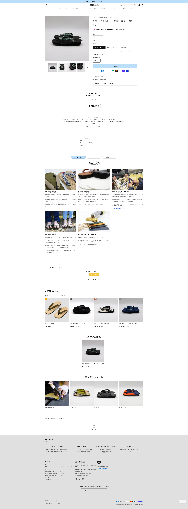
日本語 (58, 503)
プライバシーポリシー (65, 464)
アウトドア (121, 407)
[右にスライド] (87, 67)
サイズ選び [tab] (94, 157)
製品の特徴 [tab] (78, 157)
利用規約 (62, 473)
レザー (96, 407)
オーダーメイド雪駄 (49, 324)
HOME (46, 418)
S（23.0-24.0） (111, 47)
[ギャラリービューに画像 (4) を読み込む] (81, 67)
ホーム (46, 464)
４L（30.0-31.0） (98, 54)
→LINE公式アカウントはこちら (119, 208)
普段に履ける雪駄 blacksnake (78, 324)
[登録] (105, 490)
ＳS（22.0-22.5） (99, 47)
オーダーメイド (48, 407)
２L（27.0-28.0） (110, 51)
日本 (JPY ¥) (49, 503)
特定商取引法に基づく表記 (66, 466)
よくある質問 (48, 479)
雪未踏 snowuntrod (122, 504)
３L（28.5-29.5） (123, 51)
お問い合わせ (63, 475)
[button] (46, 12)
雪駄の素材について (49, 471)
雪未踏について (48, 469)
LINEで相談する (48, 482)
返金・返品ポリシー (64, 469)
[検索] (134, 5)
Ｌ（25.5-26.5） (98, 51)
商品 (46, 466)
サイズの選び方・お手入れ (51, 473)
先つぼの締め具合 (97, 57)
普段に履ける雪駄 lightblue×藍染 (128, 324)
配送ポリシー (63, 471)
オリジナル (72, 407)
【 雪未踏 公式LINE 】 (102, 468)
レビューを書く (94, 274)
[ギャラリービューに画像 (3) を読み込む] (71, 67)
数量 (94, 34)
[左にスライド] (46, 67)
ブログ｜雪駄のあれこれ (50, 475)
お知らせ (47, 477)
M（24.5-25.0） (123, 47)
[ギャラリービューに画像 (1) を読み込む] (52, 67)
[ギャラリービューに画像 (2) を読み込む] (62, 67)
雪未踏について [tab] (109, 157)
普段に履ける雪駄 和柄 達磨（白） (103, 324)
